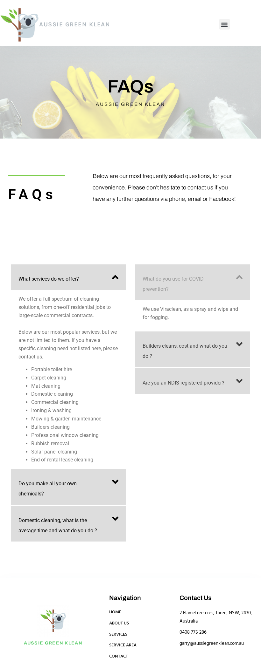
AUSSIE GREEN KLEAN (74, 24)
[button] (224, 24)
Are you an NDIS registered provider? (183, 383)
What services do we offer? (48, 279)
